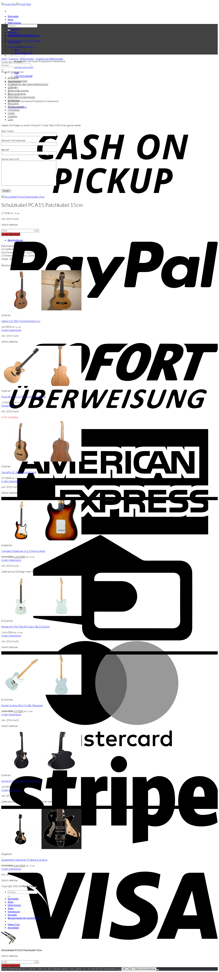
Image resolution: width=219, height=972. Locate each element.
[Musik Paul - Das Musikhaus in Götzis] (16, 4)
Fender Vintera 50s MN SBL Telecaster (22, 705)
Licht (10, 119)
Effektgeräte (27, 58)
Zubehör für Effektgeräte (49, 58)
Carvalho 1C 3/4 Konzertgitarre (18, 472)
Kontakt (12, 32)
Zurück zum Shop (23, 67)
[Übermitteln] (9, 30)
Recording (13, 103)
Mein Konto (14, 22)
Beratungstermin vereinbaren (24, 917)
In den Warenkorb (11, 234)
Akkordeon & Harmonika (21, 97)
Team (10, 908)
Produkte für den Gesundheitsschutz (28, 84)
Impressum (14, 29)
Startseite (13, 16)
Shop (10, 19)
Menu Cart (14, 924)
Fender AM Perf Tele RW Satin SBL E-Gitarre (25, 626)
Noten (11, 113)
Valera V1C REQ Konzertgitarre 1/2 (20, 321)
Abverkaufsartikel (17, 81)
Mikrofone (13, 109)
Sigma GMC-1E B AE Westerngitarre (21, 781)
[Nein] (157, 969)
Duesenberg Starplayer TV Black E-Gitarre (24, 859)
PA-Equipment (16, 106)
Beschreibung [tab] (15, 240)
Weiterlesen (8, 405)
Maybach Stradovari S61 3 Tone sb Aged (23, 551)
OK (124, 969)
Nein (130, 969)
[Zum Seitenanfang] (35, 887)
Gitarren (13, 58)
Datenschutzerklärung (145, 969)
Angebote (13, 77)
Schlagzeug (14, 100)
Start (4, 58)
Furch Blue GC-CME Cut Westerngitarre (23, 396)
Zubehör (12, 116)
